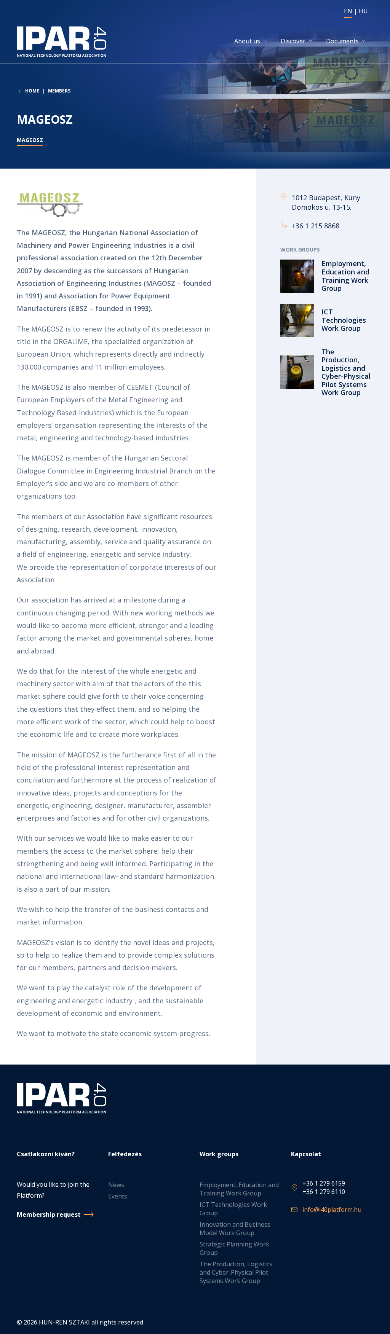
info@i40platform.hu (331, 1209)
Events (117, 1196)
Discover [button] (293, 41)
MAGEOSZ (30, 139)
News (116, 1185)
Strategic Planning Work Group (234, 1248)
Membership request (49, 1214)
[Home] (63, 41)
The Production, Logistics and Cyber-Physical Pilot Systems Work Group (236, 1272)
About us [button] (247, 41)
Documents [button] (342, 41)
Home (32, 91)
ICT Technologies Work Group (233, 1208)
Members (59, 91)
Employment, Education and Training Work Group (239, 1189)
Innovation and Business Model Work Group (235, 1228)
